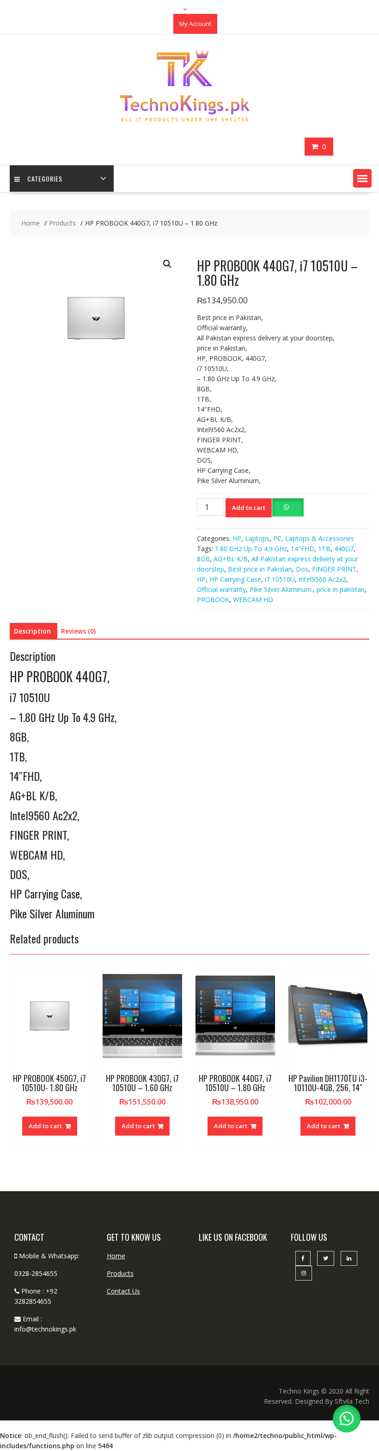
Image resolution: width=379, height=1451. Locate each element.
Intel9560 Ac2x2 (322, 579)
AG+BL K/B (231, 558)
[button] (362, 178)
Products (120, 1273)
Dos (302, 569)
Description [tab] (32, 631)
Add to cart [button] (45, 1126)
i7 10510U (280, 579)
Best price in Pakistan (260, 569)
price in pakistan (341, 589)
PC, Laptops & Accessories (313, 538)
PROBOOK (213, 599)
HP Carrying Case (235, 579)
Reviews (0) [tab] (78, 631)
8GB (203, 558)
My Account (195, 23)
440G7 (344, 548)
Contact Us (123, 1291)
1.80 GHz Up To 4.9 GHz (251, 548)
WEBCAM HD (253, 599)
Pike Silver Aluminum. (281, 589)
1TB (324, 548)
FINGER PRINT (334, 569)
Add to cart (248, 507)
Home (116, 1255)
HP (236, 538)
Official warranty (221, 589)
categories (44, 178)
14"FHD (302, 548)
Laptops (257, 538)
